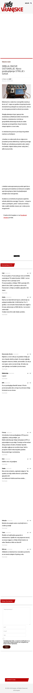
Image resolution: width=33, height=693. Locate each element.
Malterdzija (5, 373)
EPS (3, 383)
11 (11, 79)
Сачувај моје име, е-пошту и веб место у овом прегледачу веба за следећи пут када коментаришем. (16, 642)
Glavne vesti (6, 62)
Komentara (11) (7, 265)
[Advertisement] (16, 35)
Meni (26, 3)
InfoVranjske (13, 688)
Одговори (4, 293)
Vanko (4, 468)
